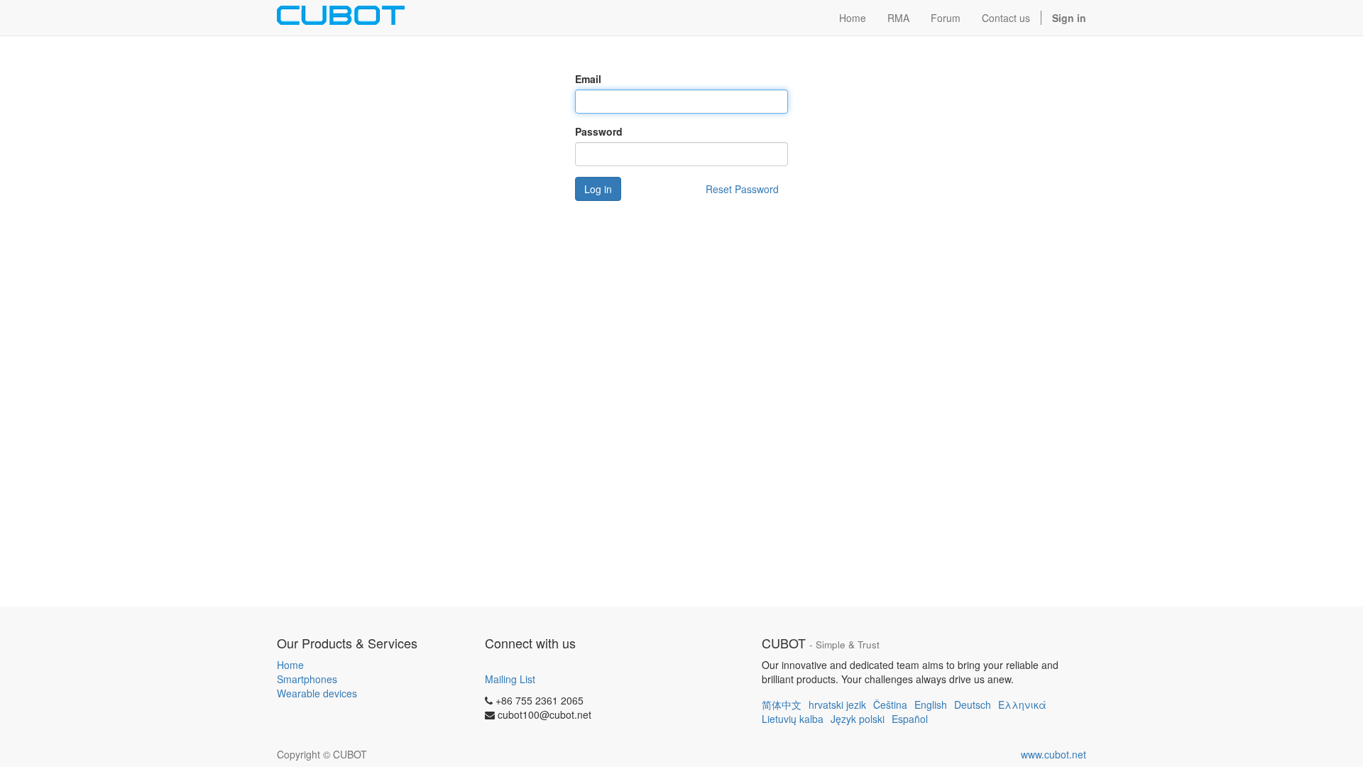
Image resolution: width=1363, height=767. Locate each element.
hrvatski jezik (837, 704)
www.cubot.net (1053, 754)
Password (599, 131)
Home (290, 665)
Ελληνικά (1022, 704)
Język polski (858, 719)
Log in (598, 189)
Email (588, 79)
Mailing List (510, 679)
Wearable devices (317, 693)
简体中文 (781, 704)
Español (910, 719)
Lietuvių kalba (792, 719)
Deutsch (972, 704)
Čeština (890, 704)
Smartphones (307, 679)
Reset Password (742, 189)
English (930, 704)
